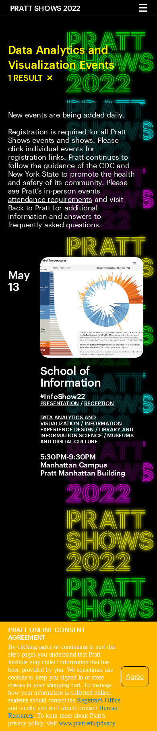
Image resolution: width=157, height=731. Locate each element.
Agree (135, 676)
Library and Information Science (86, 432)
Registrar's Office (98, 700)
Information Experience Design (81, 426)
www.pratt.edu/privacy (87, 723)
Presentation (59, 403)
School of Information (70, 376)
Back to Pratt (29, 207)
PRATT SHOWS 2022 (45, 8)
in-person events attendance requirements (54, 195)
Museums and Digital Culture (87, 438)
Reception (99, 403)
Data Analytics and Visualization (68, 420)
